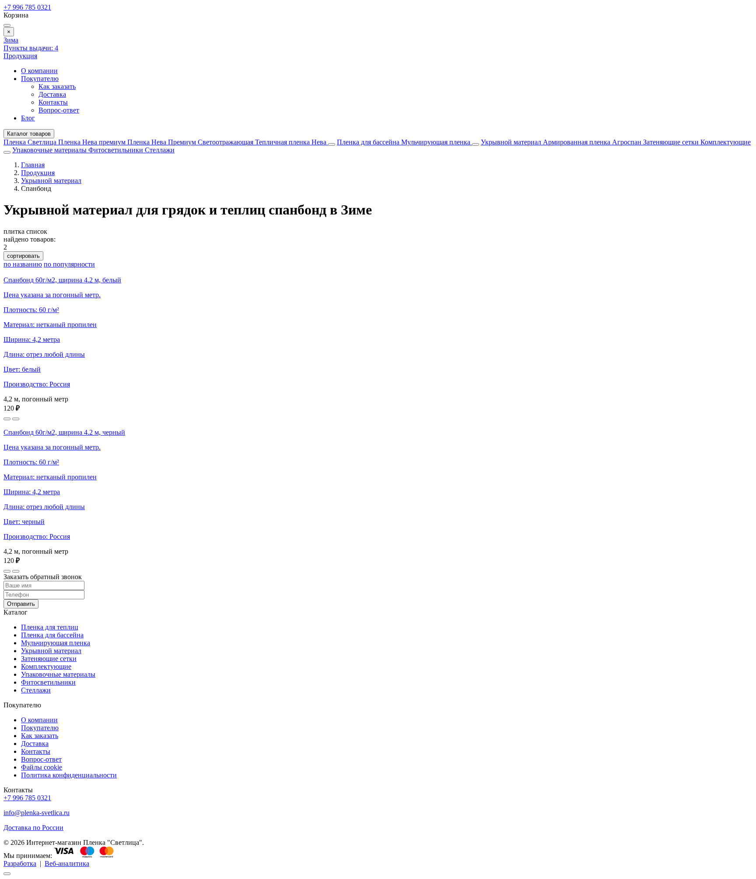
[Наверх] (7, 873)
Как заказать (57, 86)
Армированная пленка (577, 142)
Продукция (20, 56)
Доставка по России (33, 827)
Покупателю (40, 78)
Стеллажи (160, 150)
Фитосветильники (116, 150)
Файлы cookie (41, 767)
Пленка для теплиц (49, 627)
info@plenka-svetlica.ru (37, 812)
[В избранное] (7, 419)
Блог (28, 118)
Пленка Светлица (31, 142)
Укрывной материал (512, 142)
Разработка (20, 863)
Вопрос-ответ (58, 110)
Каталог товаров (29, 133)
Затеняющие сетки (671, 142)
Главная (33, 165)
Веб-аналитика (67, 863)
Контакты (53, 102)
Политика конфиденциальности (69, 775)
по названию (23, 264)
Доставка (52, 94)
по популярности (69, 264)
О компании (39, 70)
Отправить (21, 604)
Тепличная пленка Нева (291, 142)
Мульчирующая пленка (436, 142)
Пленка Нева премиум (92, 142)
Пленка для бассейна (368, 142)
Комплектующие (725, 142)
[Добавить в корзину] (15, 419)
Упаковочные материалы (49, 150)
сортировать (23, 256)
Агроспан (627, 142)
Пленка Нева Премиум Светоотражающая (191, 142)
